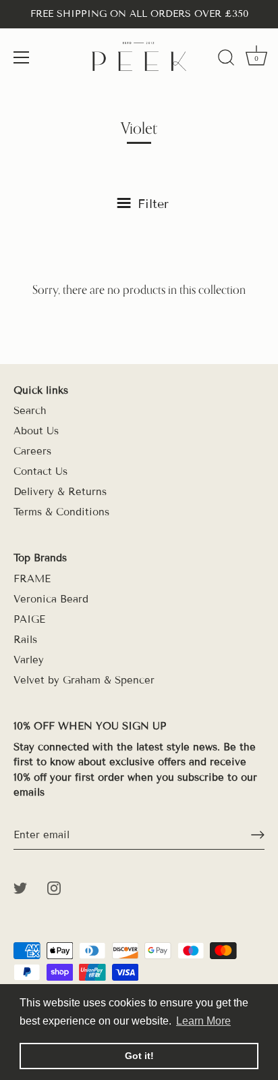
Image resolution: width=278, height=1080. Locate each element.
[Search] (226, 59)
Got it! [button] (139, 1055)
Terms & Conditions (61, 512)
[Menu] (21, 57)
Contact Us (40, 471)
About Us (36, 431)
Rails (25, 640)
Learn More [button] (203, 1021)
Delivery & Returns (60, 492)
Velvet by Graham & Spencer (84, 680)
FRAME (32, 579)
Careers (32, 451)
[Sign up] (258, 835)
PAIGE (29, 619)
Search (30, 411)
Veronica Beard (50, 599)
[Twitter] (20, 887)
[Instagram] (54, 887)
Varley (28, 660)
